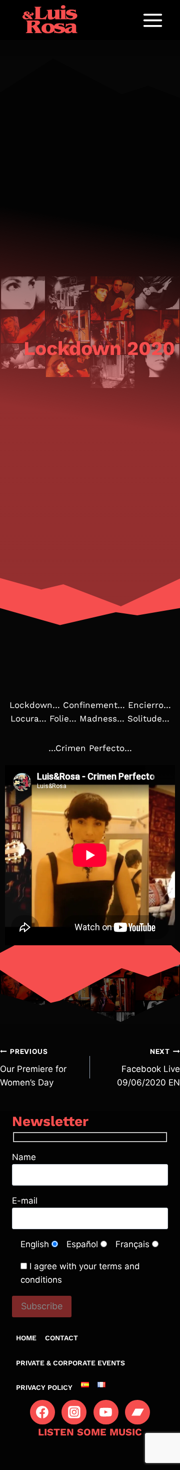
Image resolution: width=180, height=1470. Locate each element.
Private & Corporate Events (70, 1363)
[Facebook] (42, 1412)
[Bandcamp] (137, 1412)
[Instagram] (74, 1412)
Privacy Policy (44, 1387)
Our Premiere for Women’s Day (33, 1067)
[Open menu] (152, 20)
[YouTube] (106, 1412)
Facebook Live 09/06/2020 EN (148, 1067)
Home (26, 1338)
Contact (61, 1338)
